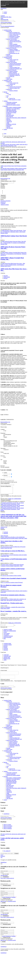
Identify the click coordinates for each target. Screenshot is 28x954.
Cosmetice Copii (7, 80)
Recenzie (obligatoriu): (6, 486)
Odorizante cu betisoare (11, 102)
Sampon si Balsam (13, 49)
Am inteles (3, 5)
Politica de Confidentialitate (14, 498)
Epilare (10, 42)
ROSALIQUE (9, 116)
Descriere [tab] (5, 275)
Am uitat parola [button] (4, 875)
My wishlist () (6, 851)
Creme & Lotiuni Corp (14, 40)
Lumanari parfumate (11, 103)
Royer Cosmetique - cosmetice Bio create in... (14, 611)
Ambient (5, 101)
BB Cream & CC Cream (14, 99)
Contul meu (6, 654)
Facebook (5, 532)
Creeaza (16, 853)
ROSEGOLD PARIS (11, 112)
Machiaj (5, 92)
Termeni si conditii (7, 629)
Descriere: (3, 479)
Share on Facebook (7, 825)
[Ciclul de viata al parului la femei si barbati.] (11, 575)
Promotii (8, 54)
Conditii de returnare (8, 636)
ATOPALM (9, 121)
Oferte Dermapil (4, 535)
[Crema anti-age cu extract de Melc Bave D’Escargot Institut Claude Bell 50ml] (14, 548)
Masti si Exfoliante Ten (14, 32)
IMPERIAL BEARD (11, 110)
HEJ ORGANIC (10, 115)
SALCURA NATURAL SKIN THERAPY (16, 117)
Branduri (5, 106)
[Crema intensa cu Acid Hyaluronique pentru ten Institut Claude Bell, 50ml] (14, 556)
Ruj (10, 94)
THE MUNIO (9, 128)
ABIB (7, 123)
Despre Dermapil (7, 637)
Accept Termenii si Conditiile (9, 897)
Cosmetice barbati (7, 644)
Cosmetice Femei (7, 30)
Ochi (7, 95)
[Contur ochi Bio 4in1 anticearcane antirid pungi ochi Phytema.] (14, 143)
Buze (7, 93)
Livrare (5, 13)
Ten (7, 97)
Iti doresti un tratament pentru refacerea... (13, 595)
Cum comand (6, 633)
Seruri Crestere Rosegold (15, 33)
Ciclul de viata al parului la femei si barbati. (13, 578)
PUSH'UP (8, 113)
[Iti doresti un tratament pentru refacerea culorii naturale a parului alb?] (14, 592)
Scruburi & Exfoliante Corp (15, 46)
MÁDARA (9, 125)
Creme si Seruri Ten (13, 35)
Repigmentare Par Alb (14, 53)
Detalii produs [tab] (6, 277)
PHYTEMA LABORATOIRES (13, 107)
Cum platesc (6, 634)
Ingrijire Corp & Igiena (11, 39)
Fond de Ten (12, 98)
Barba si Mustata (13, 72)
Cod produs (3, 424)
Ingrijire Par (9, 89)
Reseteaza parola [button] (12, 901)
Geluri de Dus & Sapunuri (15, 41)
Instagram (5, 533)
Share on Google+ (7, 827)
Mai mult (7, 4)
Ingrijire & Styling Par (11, 48)
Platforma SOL (6, 658)
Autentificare (6, 813)
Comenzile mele (7, 656)
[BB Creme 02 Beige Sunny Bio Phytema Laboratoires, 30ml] (14, 166)
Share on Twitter (7, 824)
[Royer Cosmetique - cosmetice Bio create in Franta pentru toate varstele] (14, 608)
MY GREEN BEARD (11, 111)
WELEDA (8, 120)
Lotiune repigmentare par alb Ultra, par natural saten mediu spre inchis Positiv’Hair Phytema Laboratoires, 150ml (13, 516)
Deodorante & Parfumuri (14, 45)
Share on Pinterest (7, 828)
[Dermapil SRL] (5, 17)
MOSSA (8, 119)
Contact (5, 12)
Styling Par (11, 52)
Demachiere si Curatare (14, 36)
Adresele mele (6, 657)
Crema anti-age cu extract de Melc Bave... (13, 551)
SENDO (8, 126)
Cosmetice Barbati (7, 57)
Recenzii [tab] (5, 278)
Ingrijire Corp (9, 85)
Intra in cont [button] (3, 901)
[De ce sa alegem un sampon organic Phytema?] (12, 582)
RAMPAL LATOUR (11, 124)
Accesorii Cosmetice (14, 37)
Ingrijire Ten (9, 31)
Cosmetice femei (7, 643)
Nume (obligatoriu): (5, 483)
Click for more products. (6, 22)
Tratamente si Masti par (14, 50)
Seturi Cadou (9, 55)
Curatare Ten (12, 61)
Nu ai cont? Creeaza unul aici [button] (7, 878)
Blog (4, 638)
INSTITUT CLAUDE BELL (13, 108)
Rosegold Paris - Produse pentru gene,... (12, 603)
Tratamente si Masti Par (14, 75)
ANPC (5, 660)
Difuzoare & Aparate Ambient (13, 104)
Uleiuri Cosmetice (13, 44)
